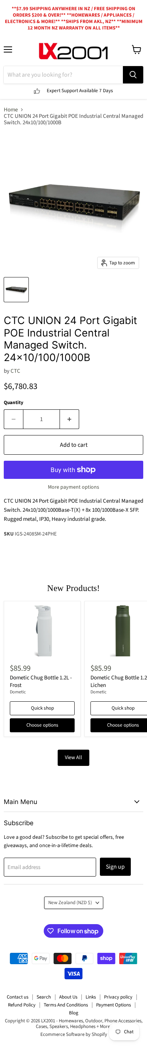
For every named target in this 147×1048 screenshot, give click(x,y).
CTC (15, 371)
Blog (73, 1012)
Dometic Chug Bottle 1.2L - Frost (41, 681)
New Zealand (70, 902)
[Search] (133, 74)
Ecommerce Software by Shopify (73, 1034)
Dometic (18, 692)
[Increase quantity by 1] (69, 419)
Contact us (17, 997)
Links (91, 997)
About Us (68, 997)
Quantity (13, 403)
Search (44, 997)
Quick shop (42, 708)
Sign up (115, 867)
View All (73, 757)
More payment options (73, 487)
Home (11, 109)
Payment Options (113, 1005)
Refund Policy (21, 1005)
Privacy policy (118, 997)
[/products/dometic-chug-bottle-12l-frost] (42, 630)
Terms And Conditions (66, 1005)
